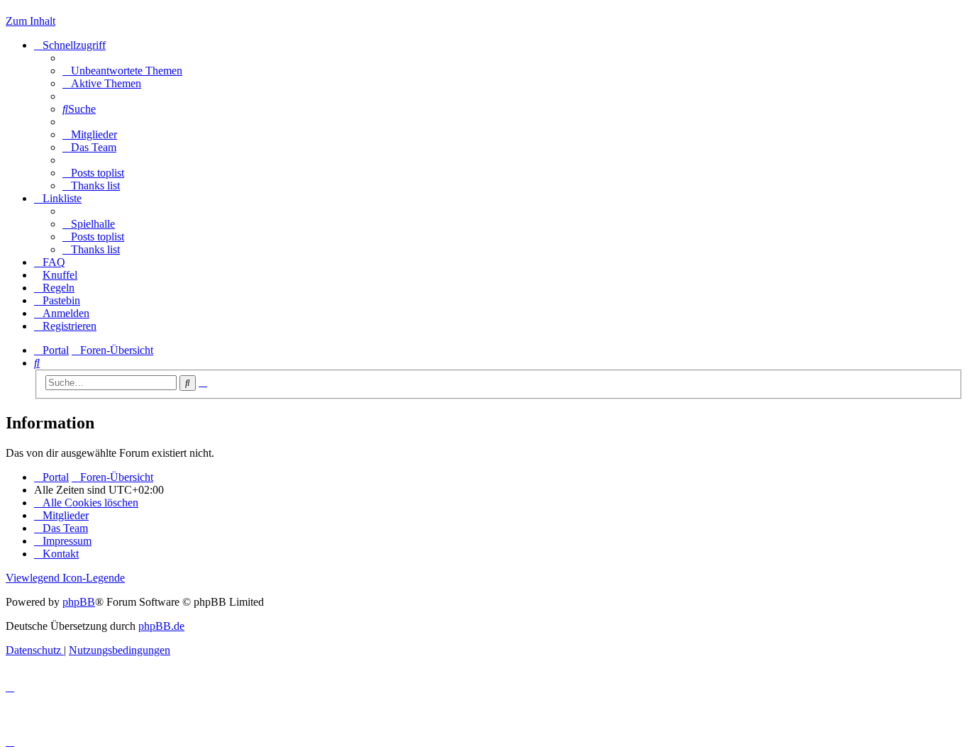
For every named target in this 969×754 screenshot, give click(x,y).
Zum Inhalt (30, 21)
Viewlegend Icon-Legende (65, 578)
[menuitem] (122, 71)
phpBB (78, 602)
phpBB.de (161, 626)
